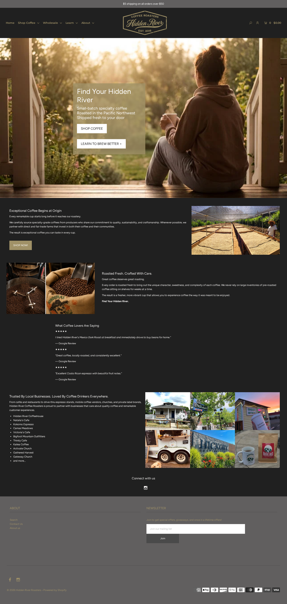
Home (10, 23)
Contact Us (16, 523)
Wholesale (51, 23)
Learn (70, 23)
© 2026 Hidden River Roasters (24, 590)
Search (14, 519)
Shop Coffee (27, 23)
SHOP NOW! (20, 245)
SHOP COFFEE (92, 129)
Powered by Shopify (55, 590)
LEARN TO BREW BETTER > (101, 144)
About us (15, 528)
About (86, 23)
